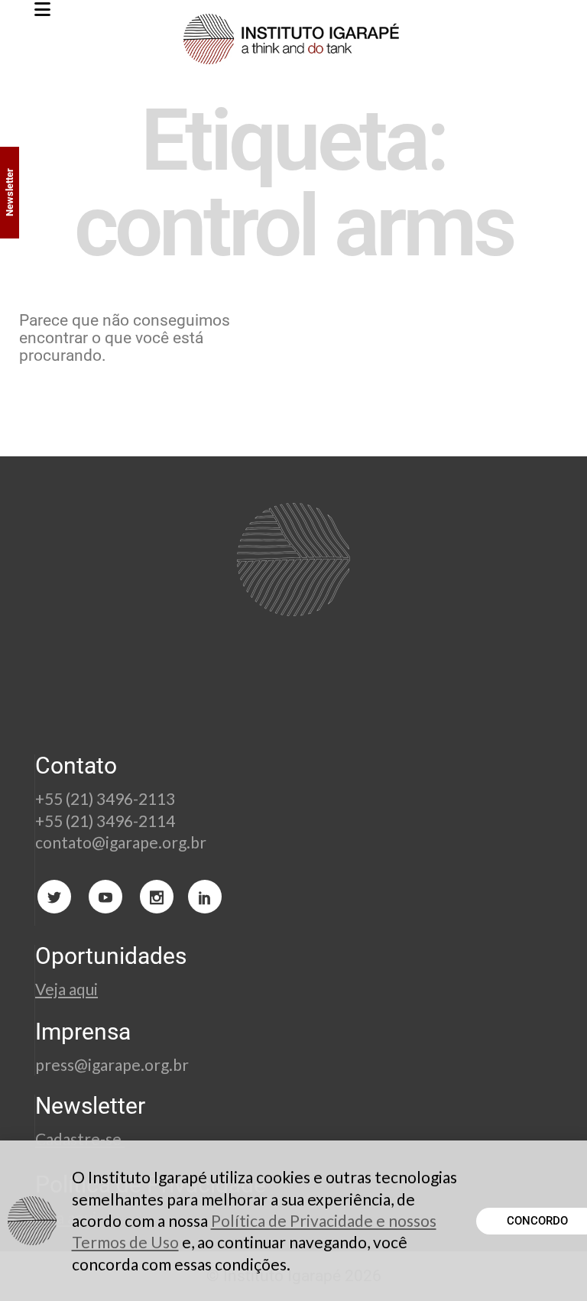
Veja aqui (66, 988)
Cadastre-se (80, 1138)
